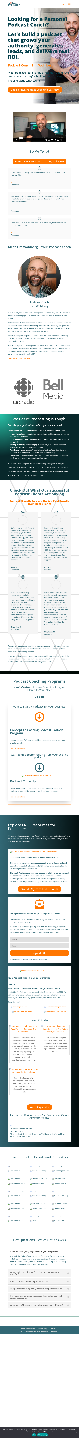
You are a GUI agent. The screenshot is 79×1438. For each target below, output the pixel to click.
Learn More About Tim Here (19, 358)
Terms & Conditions (28, 1329)
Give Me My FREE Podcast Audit (39, 889)
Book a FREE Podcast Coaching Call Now (35, 89)
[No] (76, 1433)
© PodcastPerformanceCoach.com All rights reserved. (38, 1331)
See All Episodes (39, 1107)
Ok (34, 1435)
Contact (53, 1329)
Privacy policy (42, 1435)
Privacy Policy (42, 1329)
